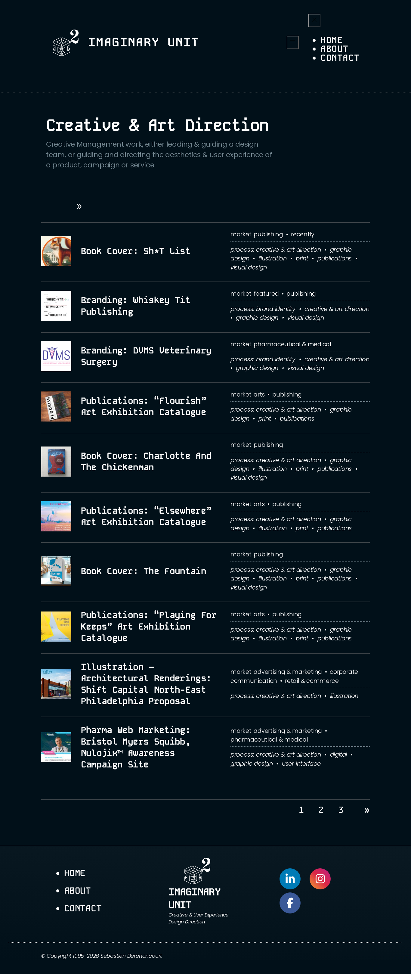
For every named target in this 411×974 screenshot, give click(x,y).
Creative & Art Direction (288, 249)
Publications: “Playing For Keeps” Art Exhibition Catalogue (149, 626)
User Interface (301, 763)
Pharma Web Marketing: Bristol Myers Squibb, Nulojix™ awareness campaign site (136, 747)
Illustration (272, 258)
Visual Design (248, 267)
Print (302, 258)
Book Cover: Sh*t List (136, 251)
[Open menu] (293, 42)
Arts (259, 394)
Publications (334, 258)
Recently (302, 234)
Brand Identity (275, 309)
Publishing (268, 234)
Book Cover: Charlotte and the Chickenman (146, 461)
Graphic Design (257, 317)
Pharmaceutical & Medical (292, 344)
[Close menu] (314, 20)
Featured (266, 293)
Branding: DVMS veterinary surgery (146, 356)
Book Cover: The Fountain (143, 571)
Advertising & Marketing (288, 671)
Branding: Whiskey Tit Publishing (136, 305)
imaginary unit (143, 42)
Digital (338, 754)
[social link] (290, 878)
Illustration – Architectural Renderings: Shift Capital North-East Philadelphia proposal (146, 684)
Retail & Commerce (311, 681)
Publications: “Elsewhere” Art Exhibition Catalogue (146, 516)
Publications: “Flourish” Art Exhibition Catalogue (143, 406)
